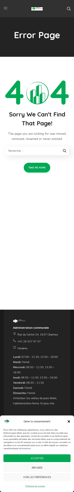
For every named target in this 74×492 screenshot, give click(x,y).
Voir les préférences (37, 477)
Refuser (37, 467)
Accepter (37, 458)
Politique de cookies (35, 486)
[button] (69, 421)
